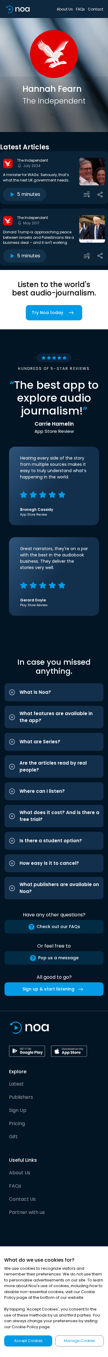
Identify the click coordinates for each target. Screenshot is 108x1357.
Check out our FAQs (58, 927)
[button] (54, 692)
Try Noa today (47, 313)
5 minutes (28, 194)
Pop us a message (58, 958)
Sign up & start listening (48, 989)
